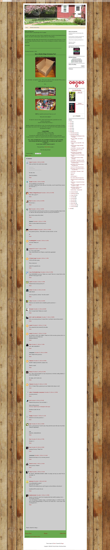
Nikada (54, 543)
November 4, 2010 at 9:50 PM (39, 181)
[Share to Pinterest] (40, 153)
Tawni (30, 463)
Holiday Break (73, 141)
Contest (29, 155)
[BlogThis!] (36, 153)
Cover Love (73, 172)
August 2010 (73, 195)
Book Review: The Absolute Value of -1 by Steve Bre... (77, 169)
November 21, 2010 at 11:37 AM (39, 325)
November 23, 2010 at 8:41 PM (39, 371)
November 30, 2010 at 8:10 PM (38, 447)
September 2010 (74, 193)
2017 (71, 121)
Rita (30, 209)
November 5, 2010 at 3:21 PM (42, 240)
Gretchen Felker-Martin (80, 104)
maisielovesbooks (32, 495)
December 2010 (74, 132)
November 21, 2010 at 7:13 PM (38, 344)
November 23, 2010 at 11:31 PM (40, 384)
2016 (71, 123)
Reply (30, 177)
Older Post (63, 533)
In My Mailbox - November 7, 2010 (77, 171)
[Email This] (35, 153)
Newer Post (28, 533)
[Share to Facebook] (39, 153)
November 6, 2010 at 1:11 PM (42, 258)
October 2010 (73, 191)
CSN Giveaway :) (74, 176)
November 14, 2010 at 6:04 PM (40, 309)
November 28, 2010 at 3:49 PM (38, 423)
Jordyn (30, 290)
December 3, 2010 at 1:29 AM (38, 463)
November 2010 (74, 134)
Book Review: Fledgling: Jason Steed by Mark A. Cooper (78, 185)
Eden (30, 344)
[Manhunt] (72, 112)
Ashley (30, 301)
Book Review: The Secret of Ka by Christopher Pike (77, 165)
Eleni (30, 201)
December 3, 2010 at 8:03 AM (40, 481)
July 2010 (73, 196)
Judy (30, 424)
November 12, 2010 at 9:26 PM (38, 300)
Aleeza (30, 471)
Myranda (31, 309)
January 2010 (73, 206)
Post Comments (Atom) (35, 536)
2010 (71, 131)
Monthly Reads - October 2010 (76, 189)
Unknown (31, 360)
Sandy (30, 162)
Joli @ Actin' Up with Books (35, 317)
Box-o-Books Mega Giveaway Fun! (45, 54)
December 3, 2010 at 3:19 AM (38, 471)
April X (30, 281)
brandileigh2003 (32, 240)
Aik (30, 400)
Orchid (30, 181)
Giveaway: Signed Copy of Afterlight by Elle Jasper (39, 406)
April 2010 (73, 201)
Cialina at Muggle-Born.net (35, 192)
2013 (71, 126)
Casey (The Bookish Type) (34, 272)
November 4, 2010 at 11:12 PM (39, 221)
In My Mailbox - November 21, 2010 (77, 148)
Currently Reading (76, 90)
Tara (30, 439)
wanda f (31, 325)
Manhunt (79, 103)
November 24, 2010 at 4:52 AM (37, 400)
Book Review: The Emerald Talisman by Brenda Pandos (77, 162)
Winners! (72, 174)
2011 (71, 129)
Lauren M (31, 248)
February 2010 (74, 204)
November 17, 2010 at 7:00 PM (48, 317)
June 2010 (73, 198)
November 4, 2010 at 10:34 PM (47, 192)
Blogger (62, 543)
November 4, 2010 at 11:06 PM (37, 209)
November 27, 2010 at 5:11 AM (39, 415)
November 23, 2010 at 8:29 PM (40, 360)
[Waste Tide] (72, 100)
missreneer (31, 481)
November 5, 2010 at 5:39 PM (40, 248)
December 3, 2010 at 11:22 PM (43, 495)
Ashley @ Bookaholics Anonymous (36, 392)
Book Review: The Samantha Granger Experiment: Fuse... (76, 153)
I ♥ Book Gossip (32, 258)
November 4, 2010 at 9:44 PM (38, 162)
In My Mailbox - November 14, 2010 (77, 160)
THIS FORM (47, 147)
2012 (71, 128)
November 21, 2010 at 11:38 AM (39, 333)
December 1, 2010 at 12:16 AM (41, 455)
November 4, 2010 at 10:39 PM (38, 200)
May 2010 (73, 200)
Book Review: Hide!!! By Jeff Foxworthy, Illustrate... (76, 188)
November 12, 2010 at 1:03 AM (39, 289)
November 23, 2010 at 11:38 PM (51, 392)
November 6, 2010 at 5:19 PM (47, 272)
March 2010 (73, 203)
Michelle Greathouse (33, 229)
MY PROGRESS (77, 55)
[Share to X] (38, 153)
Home (27, 27)
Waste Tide (80, 92)
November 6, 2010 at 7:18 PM (39, 281)
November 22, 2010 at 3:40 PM (41, 352)
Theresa (31, 371)
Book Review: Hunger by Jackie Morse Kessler (76, 150)
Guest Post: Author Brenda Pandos (77, 167)
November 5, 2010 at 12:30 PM (44, 229)
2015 (71, 125)
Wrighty (31, 415)
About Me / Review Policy (34, 27)
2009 (71, 208)
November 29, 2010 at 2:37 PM (38, 439)
